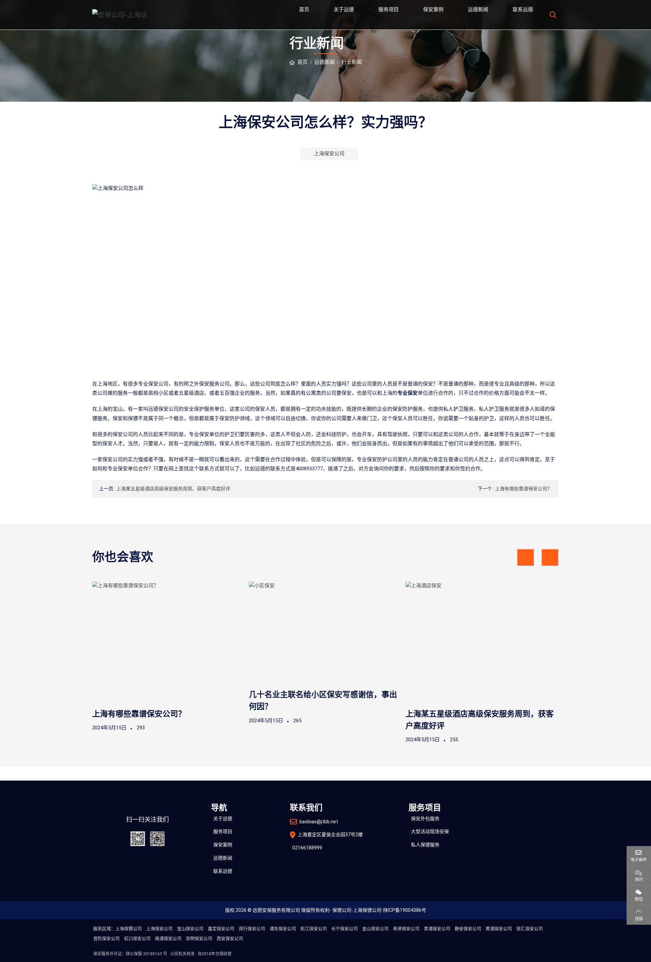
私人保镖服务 (425, 844)
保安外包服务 (425, 818)
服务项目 (388, 9)
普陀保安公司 (106, 938)
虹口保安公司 (137, 938)
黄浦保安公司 (499, 928)
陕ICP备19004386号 (404, 910)
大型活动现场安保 (430, 831)
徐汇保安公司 (529, 928)
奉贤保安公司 (406, 928)
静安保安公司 (468, 928)
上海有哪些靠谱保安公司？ (523, 488)
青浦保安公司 (437, 928)
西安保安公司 (230, 938)
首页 (304, 9)
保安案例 (433, 9)
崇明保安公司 (199, 938)
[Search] (552, 15)
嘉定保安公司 (221, 928)
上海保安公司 (329, 154)
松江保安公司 (313, 928)
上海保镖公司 (367, 910)
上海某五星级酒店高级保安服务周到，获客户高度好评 (173, 488)
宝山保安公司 (190, 928)
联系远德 (523, 9)
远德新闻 (478, 9)
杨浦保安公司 (168, 938)
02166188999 (307, 847)
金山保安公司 (375, 928)
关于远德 (344, 9)
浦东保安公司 (283, 928)
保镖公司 (341, 910)
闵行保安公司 (252, 928)
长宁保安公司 (344, 928)
